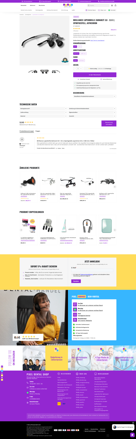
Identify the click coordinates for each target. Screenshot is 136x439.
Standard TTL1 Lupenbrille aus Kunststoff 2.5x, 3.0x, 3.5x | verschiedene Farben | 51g (88, 194)
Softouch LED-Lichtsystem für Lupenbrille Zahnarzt (28, 194)
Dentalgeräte (28, 14)
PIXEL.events (80, 385)
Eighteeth (76, 16)
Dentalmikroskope (100, 406)
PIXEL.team (80, 395)
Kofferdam (98, 404)
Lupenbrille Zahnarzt (101, 394)
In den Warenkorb (95, 75)
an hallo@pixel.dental (35, 399)
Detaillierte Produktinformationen (84, 96)
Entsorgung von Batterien (63, 390)
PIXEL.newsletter (81, 390)
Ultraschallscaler (100, 396)
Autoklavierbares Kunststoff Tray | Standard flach (107, 238)
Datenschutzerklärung (94, 429)
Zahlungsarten (62, 382)
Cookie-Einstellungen (101, 431)
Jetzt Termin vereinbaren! (97, 40)
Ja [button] (56, 148)
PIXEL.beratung (81, 380)
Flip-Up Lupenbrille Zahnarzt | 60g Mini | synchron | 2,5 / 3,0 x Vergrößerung (66, 194)
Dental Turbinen (99, 389)
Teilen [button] (63, 148)
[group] (28, 122)
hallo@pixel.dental (84, 315)
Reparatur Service (63, 387)
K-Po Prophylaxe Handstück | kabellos (68, 238)
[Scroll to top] (107, 435)
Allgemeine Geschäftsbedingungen (90, 431)
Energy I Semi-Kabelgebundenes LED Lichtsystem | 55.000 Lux (87, 238)
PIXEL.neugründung (82, 382)
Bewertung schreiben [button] (109, 123)
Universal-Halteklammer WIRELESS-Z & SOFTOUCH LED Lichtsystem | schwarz (47, 238)
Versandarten (62, 380)
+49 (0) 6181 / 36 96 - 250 (36, 384)
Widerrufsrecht (102, 429)
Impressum (86, 429)
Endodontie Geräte (100, 401)
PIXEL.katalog (80, 377)
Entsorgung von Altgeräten (63, 394)
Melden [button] (59, 148)
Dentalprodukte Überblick (99, 378)
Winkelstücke (99, 391)
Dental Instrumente (101, 386)
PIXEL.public (80, 402)
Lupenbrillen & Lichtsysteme (38, 14)
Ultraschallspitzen (100, 381)
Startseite (22, 14)
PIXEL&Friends (81, 387)
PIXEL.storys (80, 392)
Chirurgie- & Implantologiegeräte (101, 409)
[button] (76, 30)
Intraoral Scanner (100, 399)
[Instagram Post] (34, 358)
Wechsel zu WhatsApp (35, 394)
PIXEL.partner (80, 400)
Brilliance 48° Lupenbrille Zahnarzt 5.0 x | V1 (106, 194)
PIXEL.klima (80, 405)
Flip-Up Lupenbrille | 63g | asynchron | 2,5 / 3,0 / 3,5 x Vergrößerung (47, 194)
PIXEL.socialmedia (82, 397)
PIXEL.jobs (79, 407)
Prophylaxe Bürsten (101, 384)
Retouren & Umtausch (65, 385)
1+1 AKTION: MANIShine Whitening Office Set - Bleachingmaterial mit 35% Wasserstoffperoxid (28, 238)
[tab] (27, 131)
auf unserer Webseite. (35, 404)
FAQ (59, 377)
